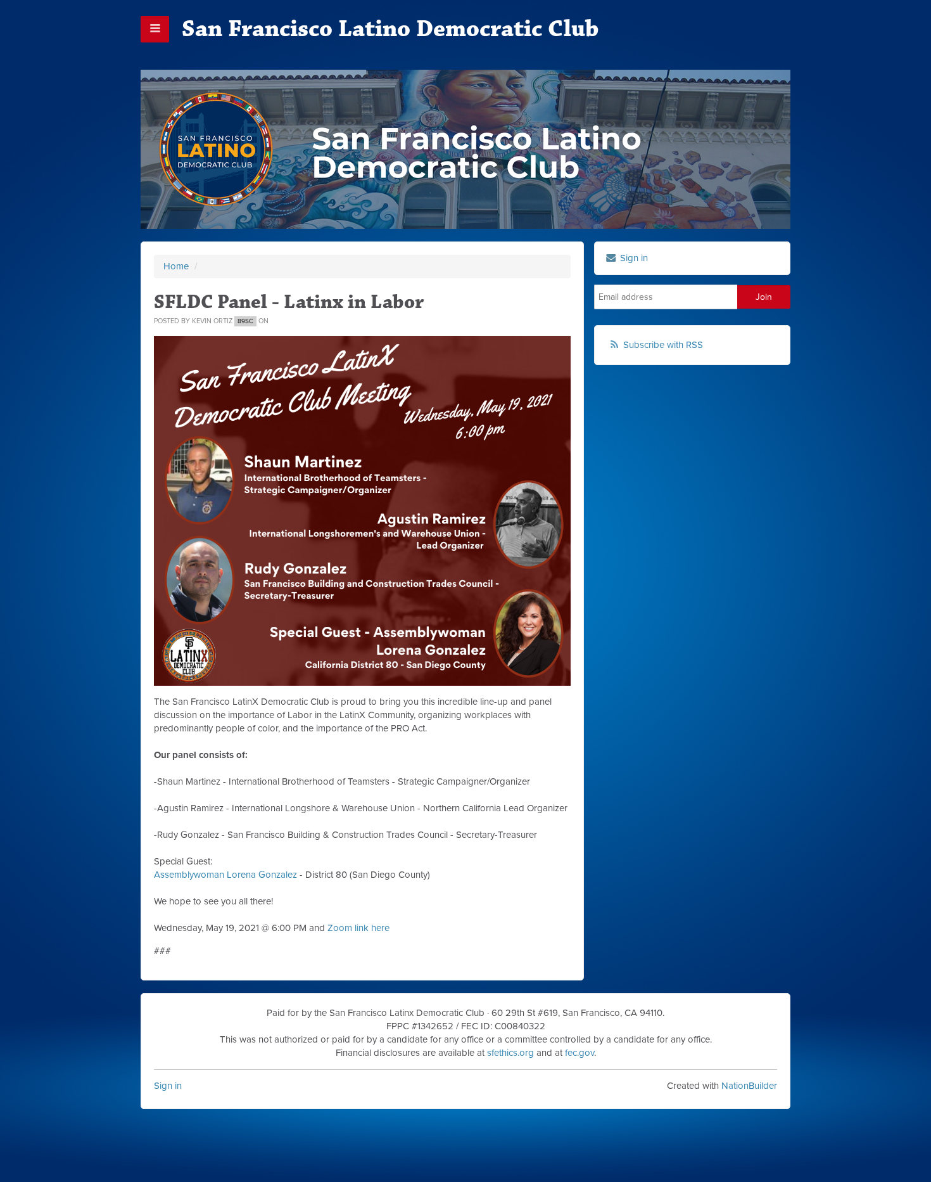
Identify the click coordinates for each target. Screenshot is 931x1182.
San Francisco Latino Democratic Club (390, 29)
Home (176, 266)
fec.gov (579, 1052)
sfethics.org (510, 1052)
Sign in (168, 1085)
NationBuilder (749, 1085)
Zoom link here (358, 928)
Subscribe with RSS (663, 344)
